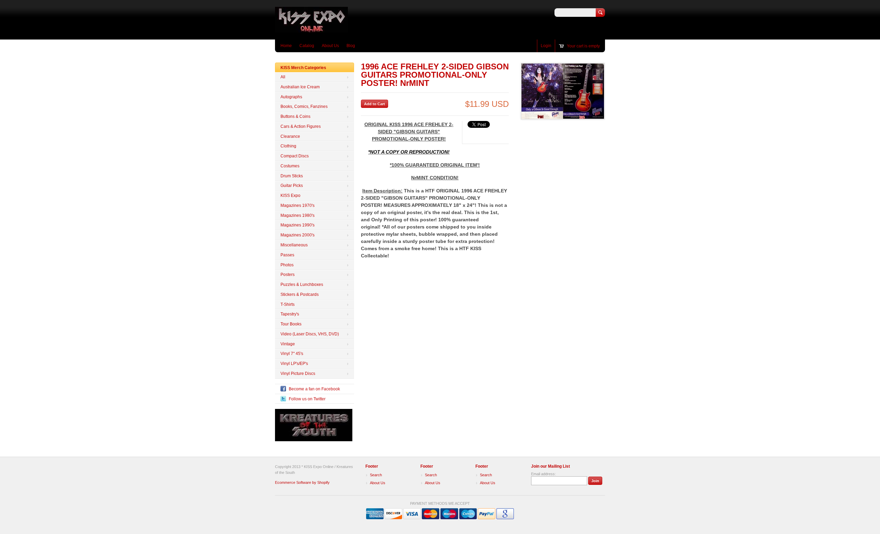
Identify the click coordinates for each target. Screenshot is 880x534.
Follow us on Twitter (307, 399)
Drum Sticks (291, 176)
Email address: (543, 474)
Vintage (287, 344)
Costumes (289, 166)
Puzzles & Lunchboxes (301, 284)
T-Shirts (287, 304)
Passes (287, 255)
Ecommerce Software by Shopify (302, 482)
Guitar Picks (291, 185)
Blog (350, 45)
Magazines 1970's (297, 205)
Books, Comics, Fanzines (304, 106)
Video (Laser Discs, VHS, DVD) (309, 334)
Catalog (306, 45)
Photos (287, 265)
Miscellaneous (294, 245)
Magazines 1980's (297, 215)
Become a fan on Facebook (314, 389)
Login (546, 45)
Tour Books (290, 324)
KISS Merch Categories (303, 67)
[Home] (311, 29)
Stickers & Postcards (299, 294)
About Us (330, 45)
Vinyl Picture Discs (297, 373)
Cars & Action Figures (300, 126)
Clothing (288, 146)
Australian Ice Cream (300, 87)
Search (376, 475)
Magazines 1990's (297, 225)
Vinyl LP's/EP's (294, 363)
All (282, 77)
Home (286, 45)
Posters (287, 274)
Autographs (291, 96)
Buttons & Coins (295, 116)
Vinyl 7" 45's (291, 353)
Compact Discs (294, 156)
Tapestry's (289, 314)
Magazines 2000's (297, 235)
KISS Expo (290, 195)
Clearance (290, 136)
